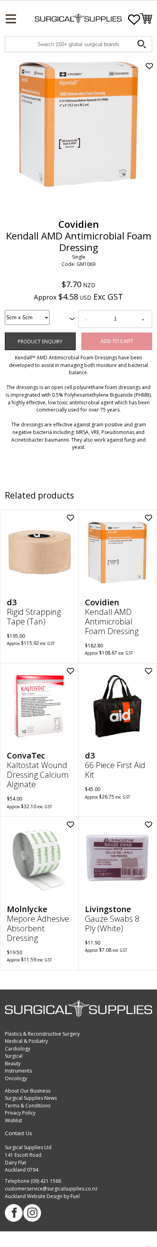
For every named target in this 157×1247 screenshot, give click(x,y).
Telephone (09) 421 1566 (33, 1181)
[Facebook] (14, 1213)
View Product (39, 556)
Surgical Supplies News (31, 1098)
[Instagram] (32, 1213)
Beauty (13, 1063)
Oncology (16, 1078)
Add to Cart (117, 341)
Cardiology (17, 1048)
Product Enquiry (23, 336)
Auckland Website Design (33, 1196)
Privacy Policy (20, 1112)
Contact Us (18, 1133)
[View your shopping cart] (146, 19)
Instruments (18, 1070)
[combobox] (27, 317)
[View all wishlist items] (134, 20)
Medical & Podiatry (26, 1041)
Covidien (78, 224)
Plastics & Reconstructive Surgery (42, 1033)
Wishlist (13, 1120)
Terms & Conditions (27, 1105)
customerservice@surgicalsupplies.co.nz (51, 1188)
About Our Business (27, 1090)
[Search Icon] (143, 45)
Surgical (14, 1055)
